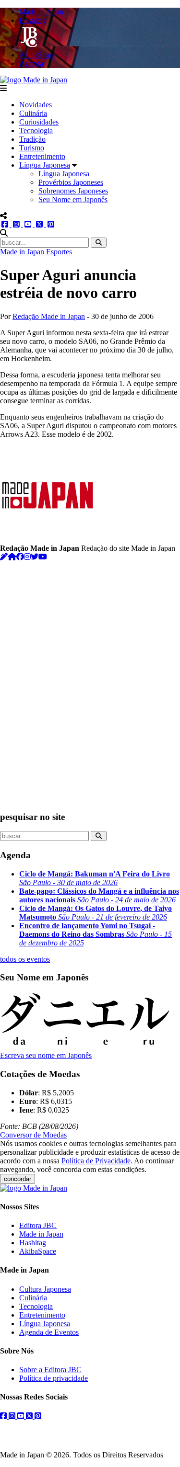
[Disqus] (90, 681)
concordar (17, 1179)
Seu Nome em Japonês (73, 199)
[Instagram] (27, 557)
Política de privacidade (53, 1378)
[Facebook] (20, 557)
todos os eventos (25, 959)
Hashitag (32, 1243)
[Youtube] (42, 557)
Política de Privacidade (96, 1161)
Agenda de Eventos (49, 1332)
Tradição (32, 139)
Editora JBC (38, 1225)
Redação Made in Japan (48, 316)
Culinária (33, 113)
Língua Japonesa (44, 165)
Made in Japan (22, 252)
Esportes (59, 252)
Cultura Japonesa (45, 1289)
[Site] (12, 557)
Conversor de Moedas (33, 1135)
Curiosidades (39, 122)
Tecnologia (36, 130)
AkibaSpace (37, 1251)
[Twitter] (34, 557)
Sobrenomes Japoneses (73, 191)
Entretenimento (42, 156)
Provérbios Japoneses (70, 182)
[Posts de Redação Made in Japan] (4, 557)
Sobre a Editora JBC (50, 1369)
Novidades (35, 105)
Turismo (31, 148)
